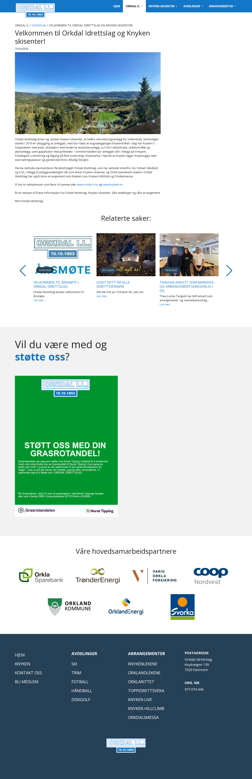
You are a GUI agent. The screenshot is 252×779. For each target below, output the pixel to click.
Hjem (116, 6)
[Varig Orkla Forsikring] (154, 577)
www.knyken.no (113, 184)
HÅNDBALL (81, 690)
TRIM (76, 672)
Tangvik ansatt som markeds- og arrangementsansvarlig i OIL (157, 286)
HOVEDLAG (39, 25)
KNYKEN (22, 664)
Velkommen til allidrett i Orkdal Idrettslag (213, 284)
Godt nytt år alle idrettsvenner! (83, 284)
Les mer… (73, 296)
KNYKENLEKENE (142, 664)
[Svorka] (182, 608)
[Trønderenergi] (97, 577)
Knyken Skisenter (162, 6)
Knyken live (140, 699)
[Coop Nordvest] (211, 577)
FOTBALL (79, 681)
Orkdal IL (133, 6)
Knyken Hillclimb (146, 708)
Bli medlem (26, 681)
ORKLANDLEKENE (144, 672)
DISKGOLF (80, 699)
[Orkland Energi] (126, 608)
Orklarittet (141, 681)
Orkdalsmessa (143, 717)
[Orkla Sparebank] (41, 577)
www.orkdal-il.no (87, 184)
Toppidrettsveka (146, 690)
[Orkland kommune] (69, 608)
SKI (74, 664)
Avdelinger (192, 6)
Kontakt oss (28, 672)
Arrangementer (221, 6)
